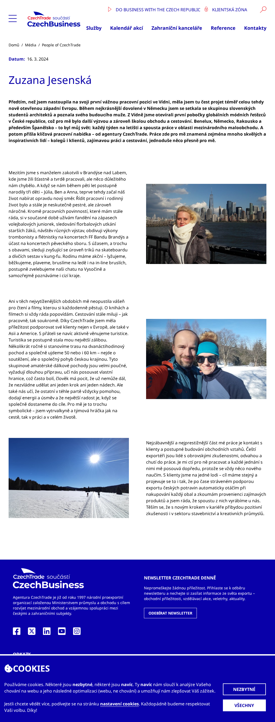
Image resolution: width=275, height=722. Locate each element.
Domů (14, 44)
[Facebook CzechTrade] (16, 633)
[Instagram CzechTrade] (77, 633)
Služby (94, 28)
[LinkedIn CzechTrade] (46, 633)
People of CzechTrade (61, 44)
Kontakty (255, 28)
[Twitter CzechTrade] (31, 633)
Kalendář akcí (126, 28)
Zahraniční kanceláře (176, 28)
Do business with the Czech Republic (158, 10)
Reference (223, 28)
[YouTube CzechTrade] (62, 633)
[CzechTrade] (54, 19)
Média (30, 44)
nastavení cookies (119, 704)
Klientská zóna (229, 10)
